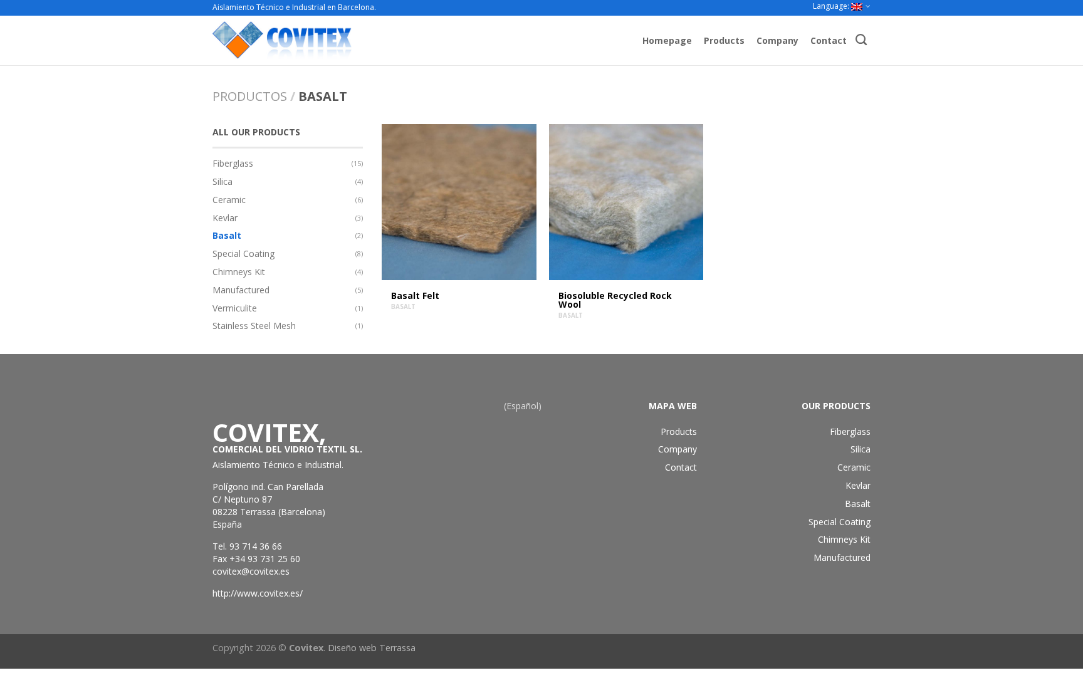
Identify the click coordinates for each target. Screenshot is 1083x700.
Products (724, 40)
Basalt (226, 235)
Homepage (667, 40)
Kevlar (225, 218)
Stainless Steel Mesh (254, 326)
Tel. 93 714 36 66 (247, 546)
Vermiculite (234, 308)
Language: (832, 6)
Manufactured (240, 290)
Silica (222, 181)
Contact (828, 40)
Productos (249, 96)
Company (777, 40)
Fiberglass (232, 163)
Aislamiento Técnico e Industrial (277, 465)
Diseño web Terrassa (372, 648)
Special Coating (243, 253)
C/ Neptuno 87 (242, 499)
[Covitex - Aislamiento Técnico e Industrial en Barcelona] (338, 40)
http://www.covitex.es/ (257, 593)
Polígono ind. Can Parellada (267, 487)
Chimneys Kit (238, 272)
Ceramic (229, 200)
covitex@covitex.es (251, 571)
